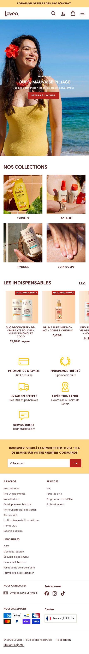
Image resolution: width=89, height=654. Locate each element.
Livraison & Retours (15, 562)
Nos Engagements (14, 493)
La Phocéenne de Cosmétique (21, 520)
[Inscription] (75, 463)
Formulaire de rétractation (19, 572)
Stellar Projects (14, 645)
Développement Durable (17, 504)
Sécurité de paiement (16, 556)
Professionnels (55, 504)
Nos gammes (11, 488)
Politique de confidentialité (19, 567)
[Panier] (73, 13)
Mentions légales (14, 551)
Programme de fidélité (60, 499)
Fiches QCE (10, 525)
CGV (6, 546)
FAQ (49, 488)
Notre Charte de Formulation (20, 509)
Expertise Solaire (13, 531)
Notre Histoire (11, 499)
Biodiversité (10, 515)
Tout (82, 283)
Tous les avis (54, 493)
